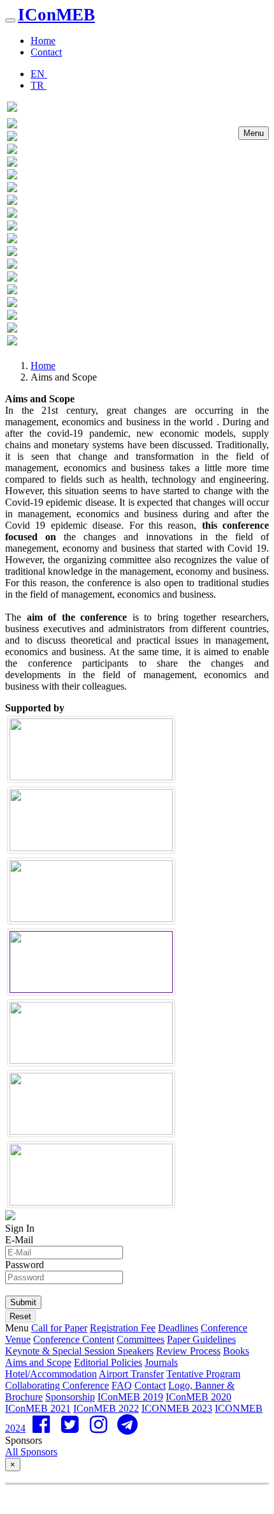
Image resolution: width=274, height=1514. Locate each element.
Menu (253, 133)
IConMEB (56, 14)
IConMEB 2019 (130, 1396)
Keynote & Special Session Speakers (79, 1350)
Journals (161, 1362)
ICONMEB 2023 (176, 1408)
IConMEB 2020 (198, 1396)
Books (236, 1350)
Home (43, 40)
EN (39, 73)
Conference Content (73, 1339)
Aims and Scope (38, 1362)
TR (39, 85)
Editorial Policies (108, 1362)
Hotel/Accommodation (51, 1373)
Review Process (188, 1350)
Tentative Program (203, 1373)
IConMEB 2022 (106, 1408)
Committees (140, 1339)
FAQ (122, 1385)
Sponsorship (70, 1396)
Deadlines (178, 1327)
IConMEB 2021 (38, 1408)
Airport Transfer (131, 1373)
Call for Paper (59, 1327)
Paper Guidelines (201, 1339)
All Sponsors (31, 1451)
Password (24, 1264)
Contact (46, 52)
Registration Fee (122, 1327)
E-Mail (19, 1239)
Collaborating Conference (57, 1385)
